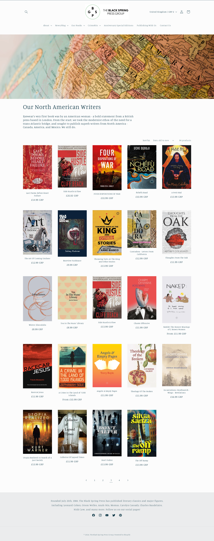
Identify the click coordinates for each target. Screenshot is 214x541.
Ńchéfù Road (142, 192)
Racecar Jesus (37, 392)
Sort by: (146, 140)
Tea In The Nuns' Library (72, 323)
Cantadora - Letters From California (141, 252)
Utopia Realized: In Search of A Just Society (37, 458)
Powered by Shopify (122, 535)
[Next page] (127, 480)
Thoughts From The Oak (176, 257)
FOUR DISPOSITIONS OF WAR (107, 194)
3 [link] (111, 480)
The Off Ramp (141, 460)
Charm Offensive (142, 323)
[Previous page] (86, 480)
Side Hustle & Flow (72, 191)
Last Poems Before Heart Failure (37, 194)
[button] (26, 11)
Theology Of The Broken (142, 391)
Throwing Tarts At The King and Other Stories (107, 260)
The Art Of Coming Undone (37, 258)
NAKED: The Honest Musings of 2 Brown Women (176, 328)
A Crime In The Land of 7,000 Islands (72, 393)
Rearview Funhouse (72, 260)
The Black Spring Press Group (102, 535)
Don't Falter (107, 460)
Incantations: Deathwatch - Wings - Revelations (177, 391)
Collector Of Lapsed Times (72, 457)
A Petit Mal (176, 192)
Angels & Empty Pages (107, 391)
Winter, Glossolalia (37, 325)
